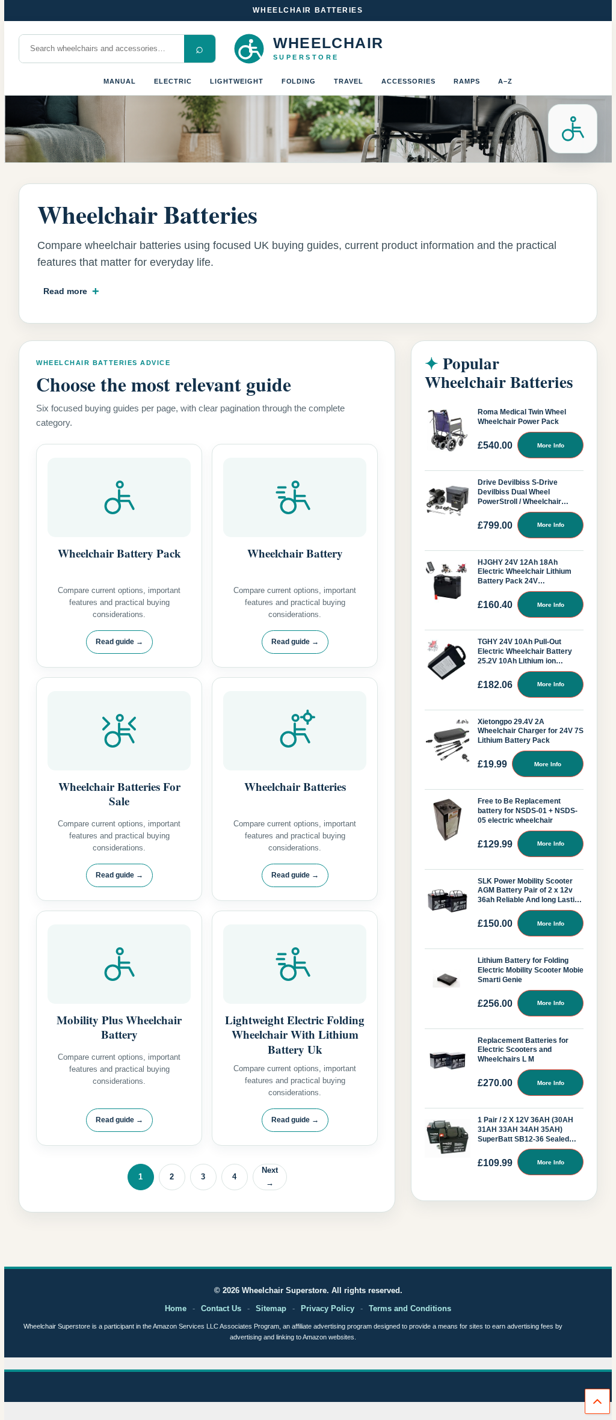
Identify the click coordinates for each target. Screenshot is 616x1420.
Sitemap (271, 1308)
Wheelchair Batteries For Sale (119, 793)
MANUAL (119, 81)
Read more (65, 291)
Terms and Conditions (410, 1308)
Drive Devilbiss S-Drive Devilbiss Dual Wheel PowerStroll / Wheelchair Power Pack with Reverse (521, 492)
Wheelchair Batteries (295, 786)
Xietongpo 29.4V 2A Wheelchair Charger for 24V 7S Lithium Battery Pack (531, 731)
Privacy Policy (327, 1308)
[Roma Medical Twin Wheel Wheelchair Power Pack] (447, 430)
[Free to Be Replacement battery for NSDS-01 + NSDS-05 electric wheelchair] (447, 819)
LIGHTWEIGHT (236, 81)
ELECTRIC (173, 81)
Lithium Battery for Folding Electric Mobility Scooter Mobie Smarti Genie (531, 970)
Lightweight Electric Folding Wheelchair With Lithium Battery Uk (295, 1034)
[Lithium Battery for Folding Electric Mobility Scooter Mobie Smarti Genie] (447, 979)
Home (175, 1308)
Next (270, 1176)
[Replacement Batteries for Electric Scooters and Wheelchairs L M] (447, 1059)
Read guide (119, 642)
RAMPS (467, 81)
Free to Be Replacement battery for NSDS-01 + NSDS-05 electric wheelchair (528, 811)
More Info (550, 445)
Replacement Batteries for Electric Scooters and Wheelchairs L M (523, 1050)
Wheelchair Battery (295, 553)
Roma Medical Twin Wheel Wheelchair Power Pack (522, 417)
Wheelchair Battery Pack (119, 553)
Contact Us (221, 1308)
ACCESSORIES (408, 81)
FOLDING (299, 81)
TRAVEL (348, 81)
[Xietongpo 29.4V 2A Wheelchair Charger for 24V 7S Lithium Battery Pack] (447, 740)
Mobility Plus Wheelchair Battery (119, 1027)
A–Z (505, 81)
